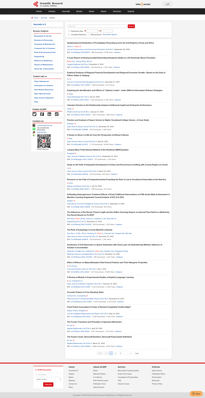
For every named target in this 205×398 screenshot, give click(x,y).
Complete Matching (78, 35)
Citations (117, 52)
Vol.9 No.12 (93, 236)
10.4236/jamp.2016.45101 (81, 317)
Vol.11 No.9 (97, 156)
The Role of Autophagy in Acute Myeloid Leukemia (89, 230)
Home (39, 11)
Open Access (157, 370)
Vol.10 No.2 (85, 112)
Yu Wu (78, 233)
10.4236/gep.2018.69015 (80, 52)
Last (136, 353)
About (103, 11)
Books (79, 11)
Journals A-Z (73, 370)
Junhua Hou (71, 296)
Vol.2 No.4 (92, 269)
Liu (69, 281)
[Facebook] (42, 114)
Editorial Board (96, 35)
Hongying (71, 153)
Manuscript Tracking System (128, 370)
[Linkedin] (49, 114)
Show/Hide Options (110, 34)
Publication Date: (77, 31)
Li (100, 233)
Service (121, 367)
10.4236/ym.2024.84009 (80, 67)
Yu (69, 168)
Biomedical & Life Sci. (43, 36)
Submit (131, 11)
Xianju (70, 109)
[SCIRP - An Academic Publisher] (48, 4)
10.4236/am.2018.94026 (80, 331)
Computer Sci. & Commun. (45, 48)
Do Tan (70, 325)
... (125, 353)
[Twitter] (34, 114)
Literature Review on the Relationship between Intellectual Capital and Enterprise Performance (109, 105)
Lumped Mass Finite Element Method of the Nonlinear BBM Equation (98, 150)
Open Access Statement (44, 98)
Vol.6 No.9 (109, 49)
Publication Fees (99, 384)
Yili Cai (83, 233)
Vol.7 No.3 (85, 97)
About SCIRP (100, 367)
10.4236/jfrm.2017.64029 (80, 85)
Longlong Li (98, 218)
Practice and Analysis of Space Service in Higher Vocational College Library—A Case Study (108, 120)
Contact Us (73, 384)
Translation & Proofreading (128, 377)
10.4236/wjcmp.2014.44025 (81, 302)
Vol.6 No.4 (100, 82)
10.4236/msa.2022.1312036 (81, 257)
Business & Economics (43, 40)
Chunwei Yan (109, 233)
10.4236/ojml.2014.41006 (80, 287)
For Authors (97, 377)
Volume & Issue (123, 384)
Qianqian (71, 124)
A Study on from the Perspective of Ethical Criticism (98, 135)
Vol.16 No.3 (86, 186)
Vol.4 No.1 (98, 284)
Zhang (80, 218)
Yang (70, 94)
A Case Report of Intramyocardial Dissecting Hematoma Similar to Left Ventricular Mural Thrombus (111, 58)
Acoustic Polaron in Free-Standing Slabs (85, 292)
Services (117, 11)
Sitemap (72, 380)
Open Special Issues (42, 94)
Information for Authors (43, 85)
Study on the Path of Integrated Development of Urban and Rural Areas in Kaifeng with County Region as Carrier (117, 165)
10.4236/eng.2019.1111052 (81, 224)
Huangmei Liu (77, 281)
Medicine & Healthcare (43, 61)
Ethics (95, 370)
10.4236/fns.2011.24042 (80, 272)
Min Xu (113, 218)
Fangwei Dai (120, 233)
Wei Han (129, 233)
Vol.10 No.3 (93, 171)
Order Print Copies (125, 374)
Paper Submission (41, 81)
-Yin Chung (72, 266)
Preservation (156, 377)
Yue (71, 61)
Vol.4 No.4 (104, 299)
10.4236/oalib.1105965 (79, 129)
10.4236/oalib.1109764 (79, 174)
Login (167, 4)
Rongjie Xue (80, 251)
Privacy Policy (157, 384)
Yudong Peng (81, 61)
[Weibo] (56, 114)
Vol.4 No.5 (104, 314)
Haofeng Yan (109, 251)
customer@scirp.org (44, 125)
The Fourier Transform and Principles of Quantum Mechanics (94, 322)
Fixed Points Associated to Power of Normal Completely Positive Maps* (99, 307)
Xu (69, 79)
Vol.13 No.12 (99, 254)
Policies (156, 367)
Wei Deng (70, 218)
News (91, 11)
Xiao (69, 138)
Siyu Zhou (71, 233)
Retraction (156, 380)
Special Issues (98, 387)
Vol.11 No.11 (81, 221)
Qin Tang (106, 218)
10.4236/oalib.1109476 (79, 239)
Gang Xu (89, 218)
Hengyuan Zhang (121, 251)
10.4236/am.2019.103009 (80, 346)
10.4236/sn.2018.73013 (80, 100)
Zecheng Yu (91, 233)
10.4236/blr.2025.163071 (80, 189)
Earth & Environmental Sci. (45, 52)
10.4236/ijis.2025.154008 (80, 207)
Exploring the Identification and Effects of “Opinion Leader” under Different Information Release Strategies (115, 90)
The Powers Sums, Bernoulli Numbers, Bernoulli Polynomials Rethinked (99, 337)
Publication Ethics (158, 374)
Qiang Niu (71, 251)
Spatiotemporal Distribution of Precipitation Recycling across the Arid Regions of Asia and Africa (110, 43)
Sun (99, 251)
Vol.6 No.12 (93, 126)
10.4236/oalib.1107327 (79, 144)
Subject (71, 374)
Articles (51, 11)
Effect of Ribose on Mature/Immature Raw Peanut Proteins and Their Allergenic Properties (107, 263)
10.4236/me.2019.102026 (80, 115)
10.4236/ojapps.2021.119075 (82, 159)
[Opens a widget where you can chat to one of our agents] (196, 394)
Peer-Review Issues (100, 380)
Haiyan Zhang (72, 310)
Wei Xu (89, 61)
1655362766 (41, 132)
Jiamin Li (70, 46)
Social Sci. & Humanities (44, 69)
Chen (70, 183)
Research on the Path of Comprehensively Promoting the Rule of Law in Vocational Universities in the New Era (116, 180)
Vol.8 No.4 (85, 64)
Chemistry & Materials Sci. (44, 44)
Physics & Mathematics (43, 65)
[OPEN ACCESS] (143, 4)
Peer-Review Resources (43, 90)
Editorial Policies (99, 374)
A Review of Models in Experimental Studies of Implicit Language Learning (100, 277)
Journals (66, 11)
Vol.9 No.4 (87, 328)
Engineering (39, 56)
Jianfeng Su (90, 251)
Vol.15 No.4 (104, 204)
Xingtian (71, 201)
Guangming (82, 296)
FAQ (36, 102)
